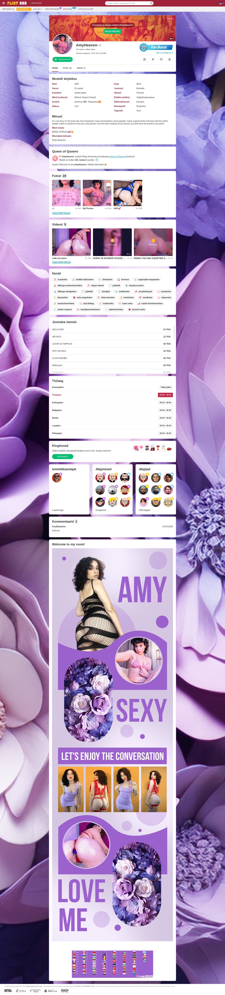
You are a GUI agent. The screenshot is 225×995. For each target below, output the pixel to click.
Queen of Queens (117, 156)
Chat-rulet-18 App (85, 9)
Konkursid (67, 9)
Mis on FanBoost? (165, 53)
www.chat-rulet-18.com (34, 986)
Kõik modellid (8, 9)
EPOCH (79, 986)
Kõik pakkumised (52, 9)
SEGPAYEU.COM (89, 986)
